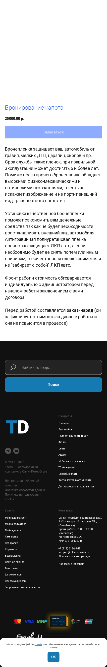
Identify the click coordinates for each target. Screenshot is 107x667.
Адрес (62, 454)
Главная (63, 423)
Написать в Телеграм (71, 564)
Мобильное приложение (72, 461)
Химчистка (11, 536)
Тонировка (11, 568)
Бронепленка (13, 555)
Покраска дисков (15, 581)
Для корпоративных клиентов (76, 486)
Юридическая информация (74, 556)
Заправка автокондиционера (22, 587)
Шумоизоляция (14, 574)
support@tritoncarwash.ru (73, 552)
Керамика (11, 549)
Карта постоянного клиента (75, 480)
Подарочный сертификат (73, 436)
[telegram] (8, 451)
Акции (62, 442)
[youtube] (16, 451)
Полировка (11, 543)
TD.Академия (66, 467)
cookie (38, 644)
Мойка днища (13, 530)
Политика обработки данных (25, 490)
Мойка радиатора (15, 524)
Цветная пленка (14, 562)
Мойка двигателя (15, 517)
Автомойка (65, 429)
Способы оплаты (68, 474)
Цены (61, 448)
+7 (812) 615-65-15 (69, 548)
